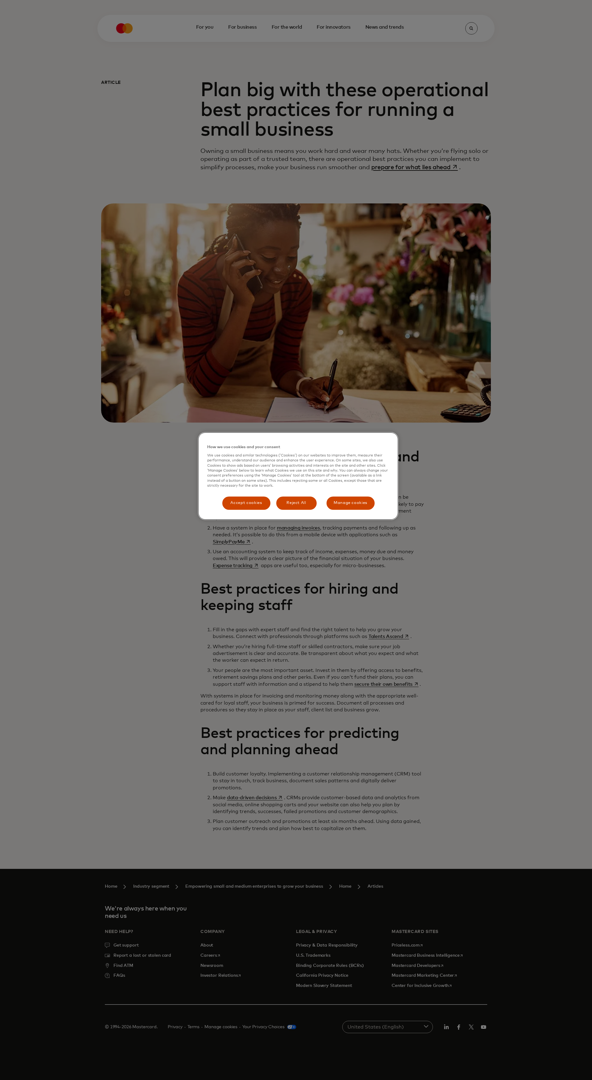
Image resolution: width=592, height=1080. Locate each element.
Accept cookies (246, 503)
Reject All (296, 503)
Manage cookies (350, 503)
